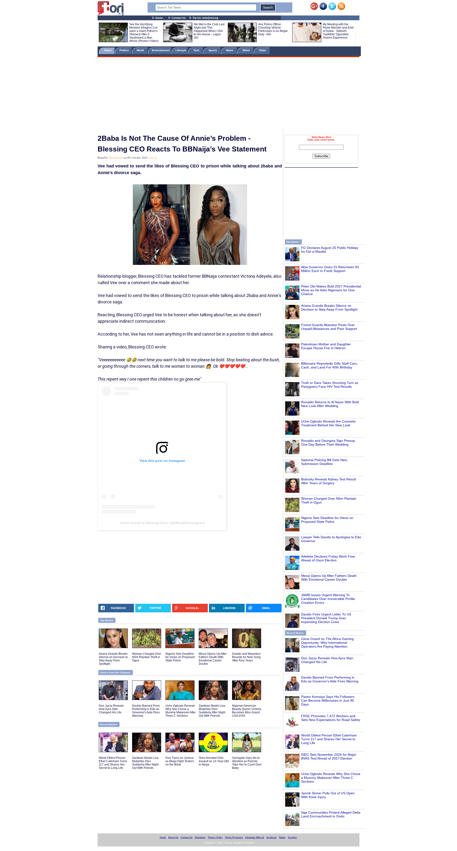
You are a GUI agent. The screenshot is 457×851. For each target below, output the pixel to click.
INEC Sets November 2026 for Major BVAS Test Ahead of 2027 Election (328, 756)
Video (263, 50)
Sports (213, 50)
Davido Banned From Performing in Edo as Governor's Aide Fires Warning (329, 679)
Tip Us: (205, 17)
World (141, 50)
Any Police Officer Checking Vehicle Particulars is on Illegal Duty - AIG (273, 29)
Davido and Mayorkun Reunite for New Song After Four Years (246, 657)
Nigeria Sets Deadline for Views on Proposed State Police (327, 520)
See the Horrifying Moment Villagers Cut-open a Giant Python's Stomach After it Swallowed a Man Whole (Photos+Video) (144, 33)
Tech (196, 50)
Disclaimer (200, 837)
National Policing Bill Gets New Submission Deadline (324, 462)
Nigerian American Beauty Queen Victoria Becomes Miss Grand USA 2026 (246, 710)
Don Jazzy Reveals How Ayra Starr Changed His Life (111, 709)
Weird (246, 50)
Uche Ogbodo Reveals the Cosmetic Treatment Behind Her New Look (328, 423)
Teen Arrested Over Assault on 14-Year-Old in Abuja (214, 761)
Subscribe (321, 156)
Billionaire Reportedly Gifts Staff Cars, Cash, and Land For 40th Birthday (329, 365)
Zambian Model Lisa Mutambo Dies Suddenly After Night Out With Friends (212, 710)
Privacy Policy (215, 837)
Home (159, 17)
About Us (173, 837)
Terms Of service (234, 837)
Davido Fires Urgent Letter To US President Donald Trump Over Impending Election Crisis (326, 618)
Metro (230, 50)
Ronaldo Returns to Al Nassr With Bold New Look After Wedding (330, 404)
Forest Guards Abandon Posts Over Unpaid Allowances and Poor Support (329, 327)
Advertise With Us (254, 837)
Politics (124, 50)
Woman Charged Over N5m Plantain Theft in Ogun (146, 657)
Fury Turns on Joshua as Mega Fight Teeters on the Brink (179, 761)
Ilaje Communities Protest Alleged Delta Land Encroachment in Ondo (330, 814)
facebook (271, 837)
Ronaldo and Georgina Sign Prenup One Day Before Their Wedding (328, 442)
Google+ (292, 837)
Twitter (282, 837)
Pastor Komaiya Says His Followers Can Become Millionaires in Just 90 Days (327, 700)
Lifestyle (181, 50)
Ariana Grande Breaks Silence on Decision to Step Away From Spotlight (329, 307)
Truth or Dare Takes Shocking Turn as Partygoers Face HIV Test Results (329, 384)
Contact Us (179, 17)
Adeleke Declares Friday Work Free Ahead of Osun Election (328, 558)
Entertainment (160, 50)
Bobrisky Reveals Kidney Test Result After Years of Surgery (328, 481)
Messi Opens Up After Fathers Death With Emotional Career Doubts (329, 577)
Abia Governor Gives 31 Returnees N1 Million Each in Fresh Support (330, 269)
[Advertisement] (228, 93)
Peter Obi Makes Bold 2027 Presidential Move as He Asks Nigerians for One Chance (331, 290)
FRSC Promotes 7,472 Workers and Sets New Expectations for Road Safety (330, 718)
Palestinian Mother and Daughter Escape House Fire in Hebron (326, 346)
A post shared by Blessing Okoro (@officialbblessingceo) (162, 523)
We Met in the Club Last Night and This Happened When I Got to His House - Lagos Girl (209, 31)
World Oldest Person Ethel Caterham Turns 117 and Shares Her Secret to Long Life (329, 739)
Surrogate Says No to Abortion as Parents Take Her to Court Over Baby (247, 763)
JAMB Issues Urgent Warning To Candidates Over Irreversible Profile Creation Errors (328, 598)
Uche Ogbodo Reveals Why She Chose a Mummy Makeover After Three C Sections (330, 777)
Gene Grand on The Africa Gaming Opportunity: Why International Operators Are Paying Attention (327, 642)
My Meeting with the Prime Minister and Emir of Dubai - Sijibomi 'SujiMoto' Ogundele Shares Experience (338, 31)
